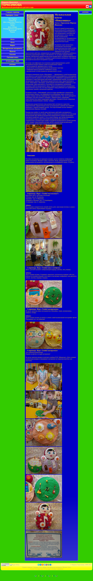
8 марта (12, 24)
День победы (12, 27)
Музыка (12, 51)
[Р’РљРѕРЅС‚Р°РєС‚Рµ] (40, 565)
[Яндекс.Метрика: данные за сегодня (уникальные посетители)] (14, 565)
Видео (44, 567)
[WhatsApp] (48, 565)
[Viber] (46, 565)
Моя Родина (12, 19)
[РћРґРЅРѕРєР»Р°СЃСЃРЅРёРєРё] (42, 565)
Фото (40, 567)
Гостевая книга (12, 57)
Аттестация (47, 569)
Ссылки (13, 54)
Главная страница (12, 12)
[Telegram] (44, 565)
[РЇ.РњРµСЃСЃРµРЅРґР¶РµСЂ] (38, 565)
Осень (12, 25)
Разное (12, 32)
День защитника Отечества (12, 22)
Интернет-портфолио (57, 569)
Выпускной (12, 30)
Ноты (69, 567)
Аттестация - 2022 (12, 61)
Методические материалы (12, 48)
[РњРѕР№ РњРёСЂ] (50, 565)
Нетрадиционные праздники (12, 29)
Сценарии (35, 567)
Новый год (12, 20)
